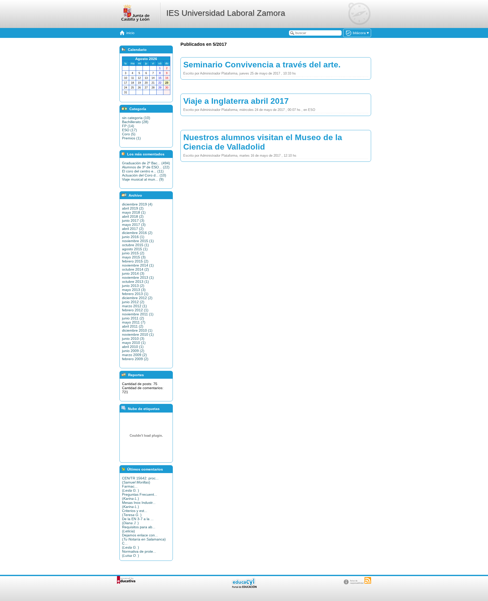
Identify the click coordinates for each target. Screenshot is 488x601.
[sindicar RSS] (367, 580)
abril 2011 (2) (132, 326)
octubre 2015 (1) (135, 245)
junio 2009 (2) (133, 351)
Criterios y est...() (134, 513)
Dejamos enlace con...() (144, 537)
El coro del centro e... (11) (143, 171)
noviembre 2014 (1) (138, 265)
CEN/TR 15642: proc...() (140, 480)
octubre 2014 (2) (135, 269)
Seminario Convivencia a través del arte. (262, 64)
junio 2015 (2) (133, 253)
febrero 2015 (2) (135, 261)
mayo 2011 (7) (133, 322)
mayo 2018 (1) (134, 212)
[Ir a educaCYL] (244, 587)
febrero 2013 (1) (135, 294)
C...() (130, 545)
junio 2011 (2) (133, 318)
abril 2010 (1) (133, 347)
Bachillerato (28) (135, 122)
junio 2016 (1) (133, 237)
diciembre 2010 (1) (137, 330)
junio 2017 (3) (133, 220)
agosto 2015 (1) (135, 249)
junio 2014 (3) (133, 273)
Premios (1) (131, 138)
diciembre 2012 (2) (137, 298)
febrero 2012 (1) (135, 310)
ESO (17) (129, 130)
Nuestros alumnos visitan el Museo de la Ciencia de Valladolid (262, 142)
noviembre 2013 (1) (138, 277)
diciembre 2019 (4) (137, 204)
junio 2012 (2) (133, 302)
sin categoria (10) (136, 118)
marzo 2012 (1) (134, 306)
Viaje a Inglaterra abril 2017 (236, 101)
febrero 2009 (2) (135, 359)
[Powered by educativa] (126, 580)
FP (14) (128, 126)
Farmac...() (130, 488)
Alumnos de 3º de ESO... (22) (146, 167)
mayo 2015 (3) (134, 257)
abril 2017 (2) (133, 229)
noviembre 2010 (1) (138, 334)
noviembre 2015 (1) (138, 241)
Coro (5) (128, 134)
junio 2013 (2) (133, 286)
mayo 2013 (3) (134, 290)
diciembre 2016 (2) (137, 233)
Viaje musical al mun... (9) (143, 179)
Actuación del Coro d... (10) (144, 175)
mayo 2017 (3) (134, 225)
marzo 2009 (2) (134, 355)
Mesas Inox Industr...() (139, 505)
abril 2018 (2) (133, 216)
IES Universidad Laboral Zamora (225, 13)
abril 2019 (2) (133, 208)
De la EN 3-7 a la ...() (138, 521)
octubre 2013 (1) (135, 282)
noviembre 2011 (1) (138, 314)
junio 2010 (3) (133, 338)
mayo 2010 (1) (134, 343)
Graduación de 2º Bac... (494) (146, 163)
